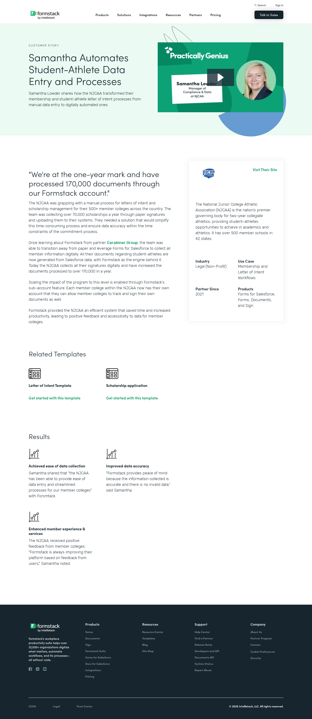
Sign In (279, 5)
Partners (195, 14)
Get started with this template (54, 397)
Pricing (215, 14)
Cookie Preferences (262, 652)
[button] (102, 14)
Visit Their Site (265, 169)
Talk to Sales (269, 14)
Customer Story (44, 45)
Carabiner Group (122, 242)
